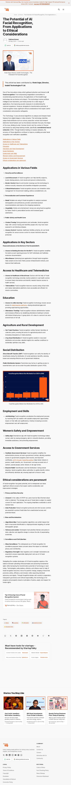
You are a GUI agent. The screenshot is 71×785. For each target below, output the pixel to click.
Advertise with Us (42, 755)
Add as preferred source (22, 45)
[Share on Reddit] (32, 636)
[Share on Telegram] (27, 636)
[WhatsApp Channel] (21, 755)
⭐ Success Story (8, 626)
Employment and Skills (10, 153)
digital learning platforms (19, 305)
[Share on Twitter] (10, 636)
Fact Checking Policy (43, 770)
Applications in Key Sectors (11, 142)
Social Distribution (8, 151)
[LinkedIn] (9, 755)
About (38, 746)
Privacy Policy (7, 767)
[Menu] (63, 9)
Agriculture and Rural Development (13, 149)
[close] (69, 3)
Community (40, 758)
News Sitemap (41, 773)
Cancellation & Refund (9, 779)
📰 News (6, 622)
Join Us (9, 45)
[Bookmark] (48, 636)
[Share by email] (38, 636)
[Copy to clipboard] (43, 636)
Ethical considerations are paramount (14, 160)
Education (6, 146)
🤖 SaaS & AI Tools (37, 622)
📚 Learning (15, 622)
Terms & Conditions (8, 770)
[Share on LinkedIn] (21, 636)
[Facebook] (7, 755)
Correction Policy (8, 782)
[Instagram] (12, 755)
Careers (39, 752)
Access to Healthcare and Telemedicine (15, 144)
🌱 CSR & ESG (25, 622)
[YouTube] (15, 755)
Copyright (6, 773)
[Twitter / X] (4, 755)
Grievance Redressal (43, 776)
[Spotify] (18, 755)
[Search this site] (59, 9)
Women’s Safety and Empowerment (14, 156)
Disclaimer (6, 776)
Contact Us (40, 749)
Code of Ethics (41, 767)
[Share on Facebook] (16, 636)
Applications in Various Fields (12, 139)
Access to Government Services (13, 158)
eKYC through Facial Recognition (23, 460)
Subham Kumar (14, 39)
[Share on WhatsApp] (5, 636)
